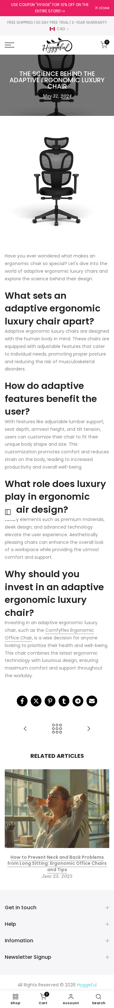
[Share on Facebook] (22, 701)
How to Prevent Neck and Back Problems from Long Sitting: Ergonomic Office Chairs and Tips (57, 863)
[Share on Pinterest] (50, 701)
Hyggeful (87, 985)
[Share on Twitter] (36, 701)
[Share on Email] (91, 701)
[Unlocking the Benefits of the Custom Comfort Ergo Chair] (25, 729)
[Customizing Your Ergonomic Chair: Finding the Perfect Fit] (88, 729)
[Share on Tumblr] (64, 701)
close (103, 8)
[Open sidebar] (8, 512)
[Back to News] (57, 729)
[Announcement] (50, 8)
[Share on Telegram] (78, 701)
